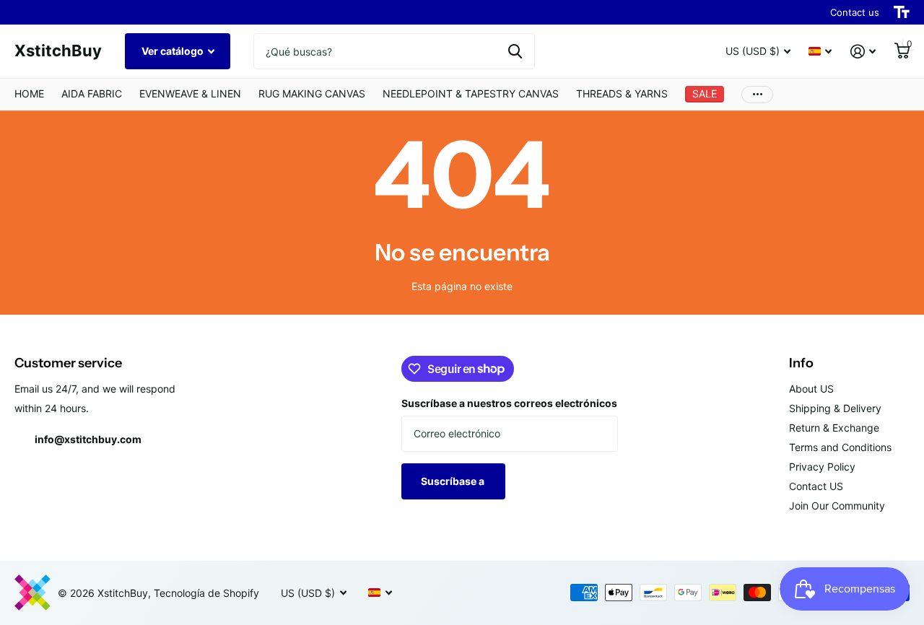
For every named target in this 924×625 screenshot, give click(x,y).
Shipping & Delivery (835, 408)
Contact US (816, 486)
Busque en (515, 51)
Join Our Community (837, 505)
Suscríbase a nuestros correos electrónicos (509, 403)
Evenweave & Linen (190, 93)
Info (801, 363)
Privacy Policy (822, 466)
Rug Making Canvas (311, 93)
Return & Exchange (834, 427)
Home (29, 93)
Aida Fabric (91, 93)
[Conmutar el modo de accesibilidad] (902, 12)
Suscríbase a (454, 481)
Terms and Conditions (840, 447)
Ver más (757, 94)
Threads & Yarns (622, 93)
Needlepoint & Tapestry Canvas (471, 93)
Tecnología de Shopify (206, 593)
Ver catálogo (173, 51)
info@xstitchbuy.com (88, 439)
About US (811, 389)
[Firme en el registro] (863, 51)
